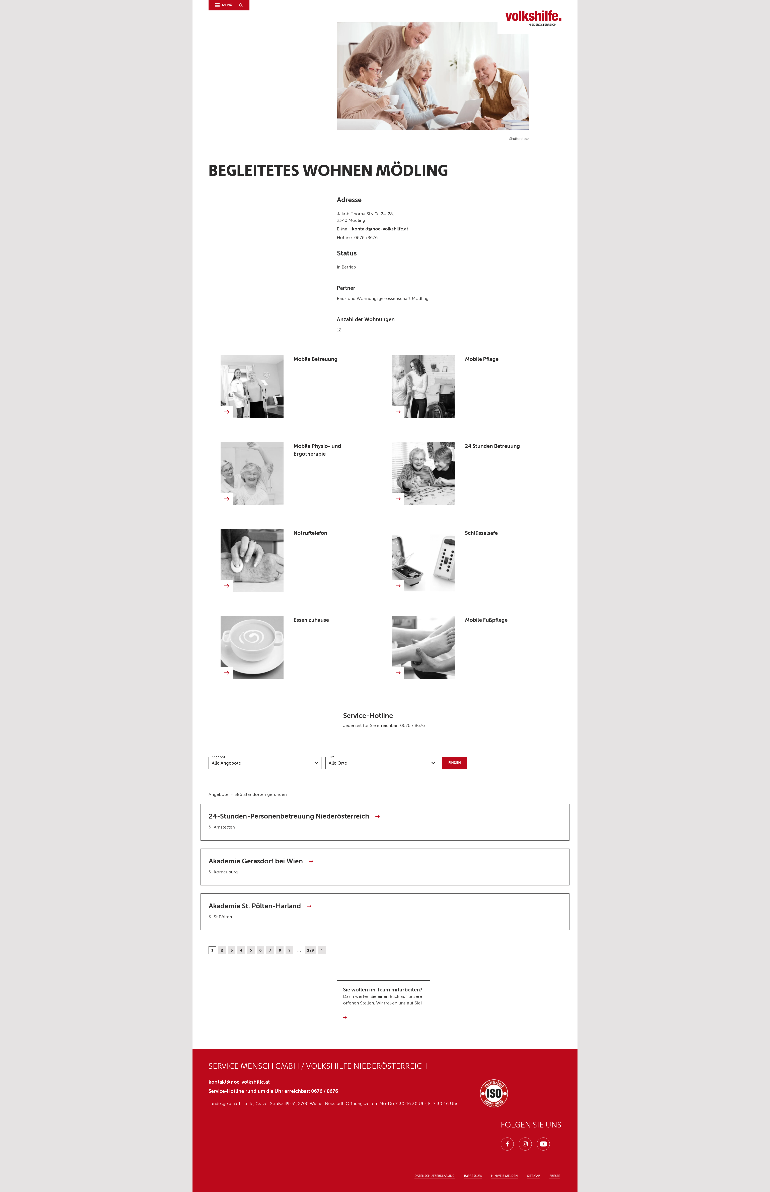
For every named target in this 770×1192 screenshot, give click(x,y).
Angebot (218, 757)
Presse (554, 1176)
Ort (331, 757)
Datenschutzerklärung (434, 1176)
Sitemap (533, 1176)
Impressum (473, 1176)
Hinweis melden (504, 1176)
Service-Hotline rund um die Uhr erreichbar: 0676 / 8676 (273, 1091)
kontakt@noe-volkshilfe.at (380, 229)
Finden (454, 763)
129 (310, 950)
